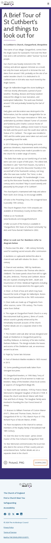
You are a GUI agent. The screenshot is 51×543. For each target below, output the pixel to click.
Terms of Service (10, 532)
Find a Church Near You (14, 498)
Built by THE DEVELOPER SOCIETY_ (16, 537)
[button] (48, 3)
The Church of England (14, 493)
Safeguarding (10, 503)
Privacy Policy (9, 527)
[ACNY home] (7, 4)
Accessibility (9, 508)
